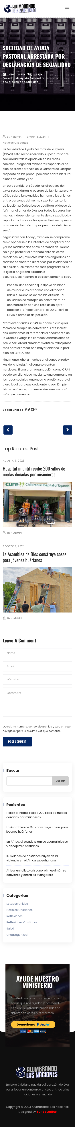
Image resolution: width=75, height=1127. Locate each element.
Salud (10, 928)
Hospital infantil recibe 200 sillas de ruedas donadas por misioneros (34, 471)
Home (11, 74)
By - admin (14, 137)
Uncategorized (16, 935)
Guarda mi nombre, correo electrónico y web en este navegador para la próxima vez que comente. (37, 729)
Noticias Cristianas (15, 143)
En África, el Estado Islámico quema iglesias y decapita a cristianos (37, 844)
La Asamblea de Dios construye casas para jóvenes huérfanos (34, 556)
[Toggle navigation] (67, 8)
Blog (30, 74)
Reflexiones (14, 916)
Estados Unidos (17, 904)
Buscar (13, 770)
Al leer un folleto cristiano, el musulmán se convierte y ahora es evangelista (36, 872)
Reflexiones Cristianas (22, 922)
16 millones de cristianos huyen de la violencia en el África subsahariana (32, 858)
